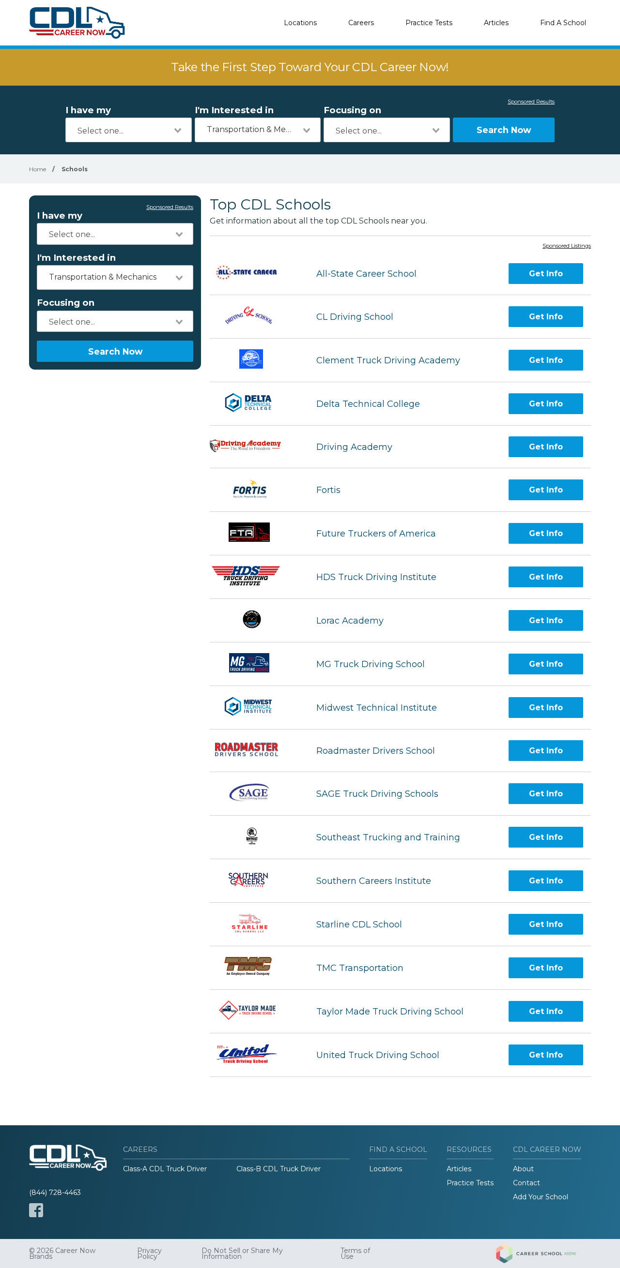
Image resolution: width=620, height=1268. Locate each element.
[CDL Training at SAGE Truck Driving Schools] (254, 794)
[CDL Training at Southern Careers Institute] (254, 881)
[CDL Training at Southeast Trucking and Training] (254, 837)
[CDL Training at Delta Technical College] (254, 404)
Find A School (563, 22)
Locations (300, 22)
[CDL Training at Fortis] (254, 490)
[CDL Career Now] (77, 23)
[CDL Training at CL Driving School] (254, 317)
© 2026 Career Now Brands (62, 1253)
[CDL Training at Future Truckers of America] (254, 533)
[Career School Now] (543, 1253)
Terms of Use (355, 1253)
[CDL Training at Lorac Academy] (254, 620)
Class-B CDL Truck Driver (278, 1168)
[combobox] (128, 130)
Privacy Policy (149, 1253)
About (523, 1168)
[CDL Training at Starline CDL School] (254, 924)
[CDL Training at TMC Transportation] (254, 968)
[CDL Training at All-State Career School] (254, 274)
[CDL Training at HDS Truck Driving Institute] (254, 577)
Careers (361, 22)
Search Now (504, 130)
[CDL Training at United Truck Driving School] (254, 1055)
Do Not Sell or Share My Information (242, 1253)
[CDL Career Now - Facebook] (36, 1210)
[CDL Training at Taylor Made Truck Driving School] (254, 1011)
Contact (526, 1182)
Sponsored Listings (566, 246)
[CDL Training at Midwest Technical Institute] (254, 707)
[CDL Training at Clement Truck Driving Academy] (254, 360)
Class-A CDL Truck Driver (165, 1168)
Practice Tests (428, 22)
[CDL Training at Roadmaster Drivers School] (254, 751)
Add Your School (540, 1197)
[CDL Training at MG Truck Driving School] (254, 664)
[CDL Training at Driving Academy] (254, 447)
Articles (496, 22)
